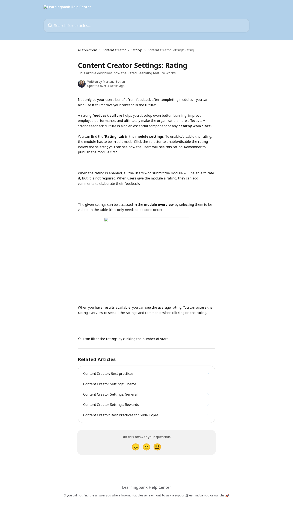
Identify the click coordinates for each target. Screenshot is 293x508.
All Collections (87, 50)
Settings (136, 50)
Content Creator (114, 50)
